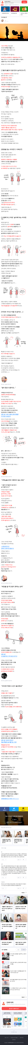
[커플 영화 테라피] (5, 7)
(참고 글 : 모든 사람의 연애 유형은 (9, 414)
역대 (24, 949)
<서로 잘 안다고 (5, 546)
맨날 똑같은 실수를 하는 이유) (8, 742)
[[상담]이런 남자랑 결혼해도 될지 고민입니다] (7, 831)
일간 (18, 949)
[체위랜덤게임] (15, 7)
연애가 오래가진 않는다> (7, 548)
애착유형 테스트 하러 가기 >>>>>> (10, 798)
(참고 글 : (3, 654)
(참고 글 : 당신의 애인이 (7, 740)
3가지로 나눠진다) (5, 416)
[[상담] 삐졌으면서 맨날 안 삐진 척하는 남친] (18, 831)
